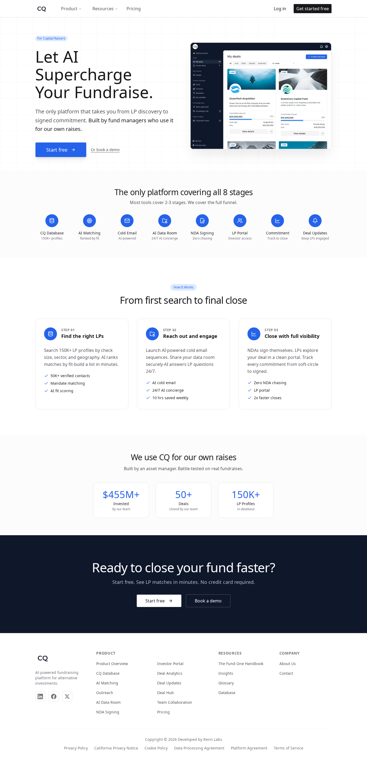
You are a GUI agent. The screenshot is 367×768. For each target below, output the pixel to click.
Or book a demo (105, 149)
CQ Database (108, 673)
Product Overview (112, 663)
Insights (225, 673)
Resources (103, 9)
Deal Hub (165, 692)
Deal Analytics (169, 673)
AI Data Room (108, 702)
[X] (67, 696)
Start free (56, 150)
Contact (286, 673)
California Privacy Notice (116, 748)
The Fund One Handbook (240, 663)
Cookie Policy (156, 748)
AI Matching (107, 682)
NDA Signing (107, 712)
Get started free (312, 9)
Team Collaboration (174, 702)
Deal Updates (169, 682)
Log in (280, 9)
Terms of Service (288, 748)
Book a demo (208, 601)
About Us (287, 663)
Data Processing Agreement (199, 748)
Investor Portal (170, 663)
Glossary (226, 682)
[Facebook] (54, 696)
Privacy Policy (76, 748)
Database (226, 692)
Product (69, 9)
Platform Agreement (249, 748)
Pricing (134, 9)
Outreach (104, 692)
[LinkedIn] (40, 696)
